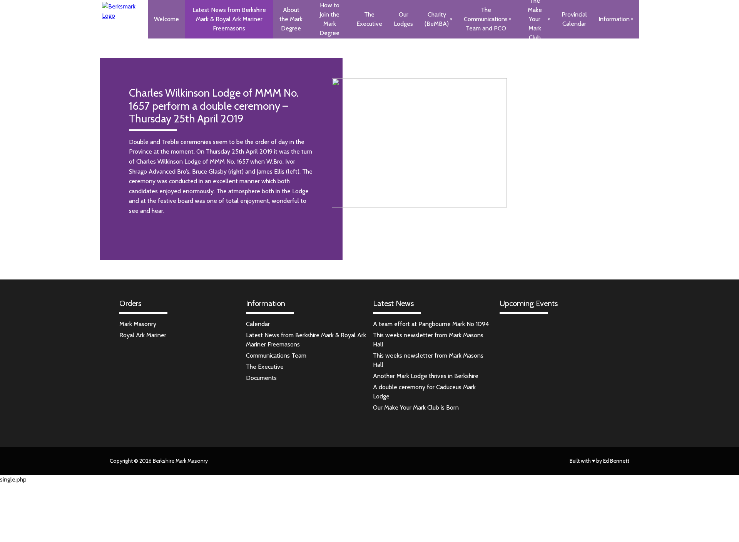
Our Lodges (403, 19)
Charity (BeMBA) (437, 19)
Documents (261, 377)
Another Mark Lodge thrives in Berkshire (425, 376)
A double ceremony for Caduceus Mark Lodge (424, 391)
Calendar (258, 324)
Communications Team (276, 355)
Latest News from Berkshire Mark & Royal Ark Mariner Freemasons (229, 19)
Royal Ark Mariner (142, 335)
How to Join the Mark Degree (329, 19)
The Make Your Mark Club (535, 19)
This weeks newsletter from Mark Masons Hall (428, 339)
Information (614, 19)
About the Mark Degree (291, 19)
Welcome (166, 19)
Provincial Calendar (574, 19)
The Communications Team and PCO (486, 19)
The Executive (369, 19)
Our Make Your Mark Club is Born (416, 407)
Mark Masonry (137, 324)
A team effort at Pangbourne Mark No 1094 (431, 324)
